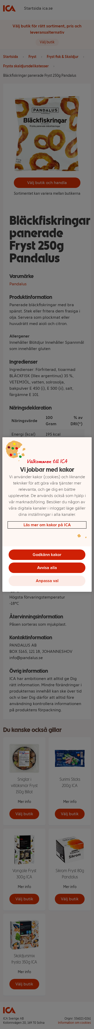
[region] (47, 514)
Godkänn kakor (47, 554)
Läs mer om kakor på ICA (47, 524)
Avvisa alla (47, 567)
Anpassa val (47, 580)
